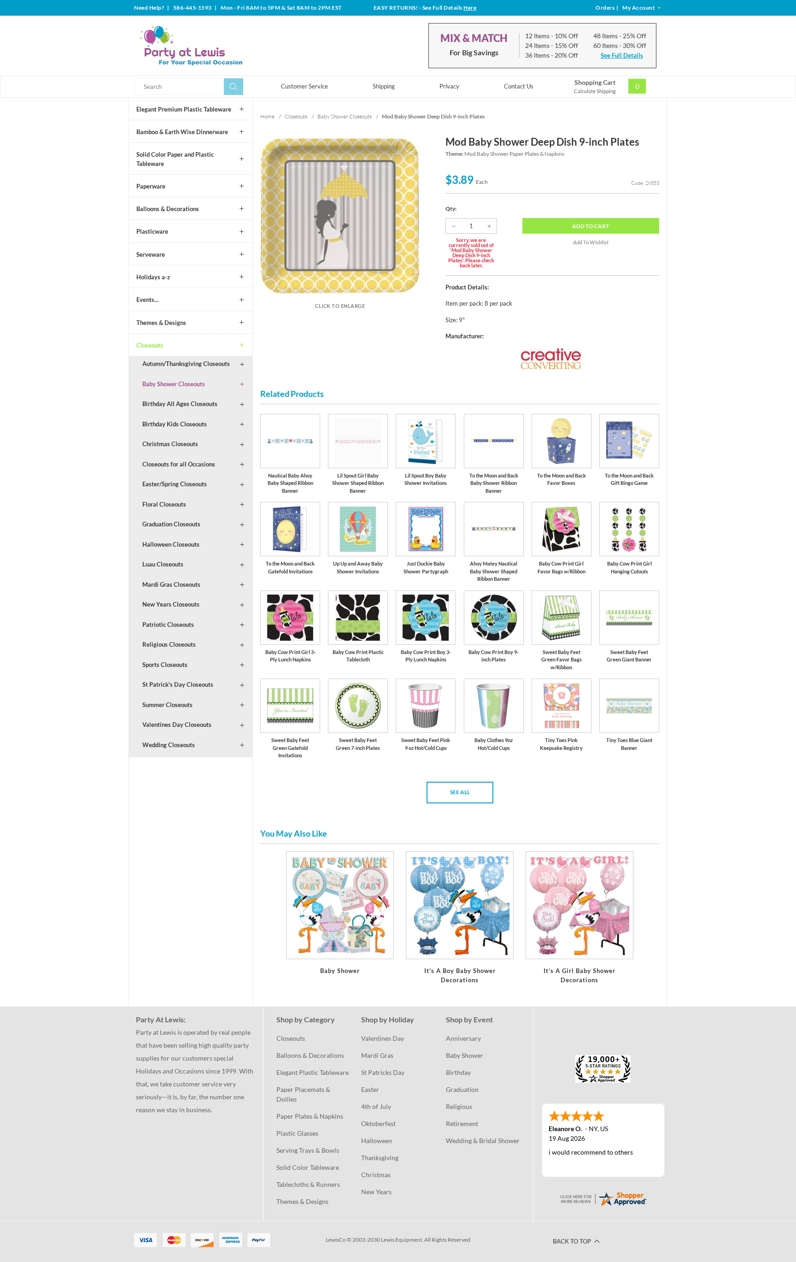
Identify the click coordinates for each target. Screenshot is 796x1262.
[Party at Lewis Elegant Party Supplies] (213, 45)
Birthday (458, 1072)
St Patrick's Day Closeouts (177, 684)
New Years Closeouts (170, 604)
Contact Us (518, 86)
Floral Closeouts (164, 504)
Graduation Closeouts (171, 524)
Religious (459, 1106)
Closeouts (149, 345)
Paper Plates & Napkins (309, 1116)
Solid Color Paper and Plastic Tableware (175, 159)
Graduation (462, 1089)
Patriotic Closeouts (168, 624)
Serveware (150, 254)
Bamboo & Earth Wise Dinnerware (182, 132)
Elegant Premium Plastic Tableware (183, 109)
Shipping (384, 86)
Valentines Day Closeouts (176, 724)
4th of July (376, 1106)
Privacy (449, 86)
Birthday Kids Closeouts (174, 424)
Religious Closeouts (169, 644)
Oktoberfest (378, 1123)
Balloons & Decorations (167, 208)
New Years (376, 1192)
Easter (370, 1089)
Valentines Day (382, 1038)
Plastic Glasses (297, 1133)
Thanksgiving (379, 1158)
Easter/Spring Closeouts (174, 484)
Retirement (462, 1123)
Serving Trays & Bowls (307, 1150)
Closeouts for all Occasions (178, 464)
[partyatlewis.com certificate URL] (603, 1198)
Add (590, 226)
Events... (147, 299)
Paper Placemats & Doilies (304, 1094)
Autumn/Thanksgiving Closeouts (186, 363)
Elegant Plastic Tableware (312, 1072)
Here (469, 7)
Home (267, 116)
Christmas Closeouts (170, 444)
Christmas (376, 1175)
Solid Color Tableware (307, 1167)
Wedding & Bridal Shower (483, 1140)
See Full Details (622, 55)
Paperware (150, 186)
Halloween (376, 1140)
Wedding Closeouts (168, 745)
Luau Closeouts (162, 564)
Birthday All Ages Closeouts (179, 403)
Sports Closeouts (164, 664)
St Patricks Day (382, 1072)
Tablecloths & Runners (308, 1184)
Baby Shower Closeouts (173, 384)
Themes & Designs (161, 322)
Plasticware (152, 231)
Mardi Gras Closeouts (171, 584)
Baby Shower (464, 1055)
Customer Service (304, 86)
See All (460, 792)
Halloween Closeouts (170, 544)
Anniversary (463, 1038)
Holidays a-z (153, 277)
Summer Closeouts (167, 704)
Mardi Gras (377, 1055)
